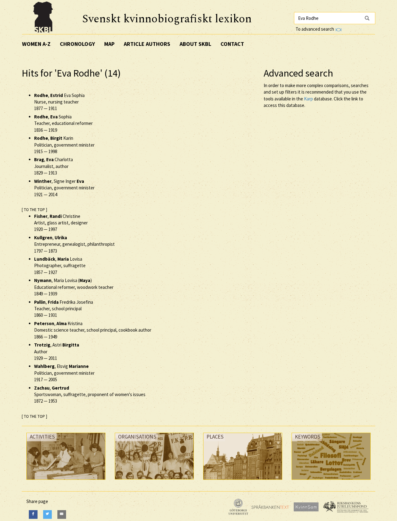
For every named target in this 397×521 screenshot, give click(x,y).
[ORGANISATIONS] (154, 481)
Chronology (77, 43)
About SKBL (195, 43)
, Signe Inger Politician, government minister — (64, 187)
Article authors (147, 43)
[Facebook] (33, 514)
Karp (308, 99)
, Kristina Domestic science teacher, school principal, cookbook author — (92, 330)
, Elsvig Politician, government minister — (64, 372)
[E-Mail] (61, 514)
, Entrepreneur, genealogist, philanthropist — (74, 244)
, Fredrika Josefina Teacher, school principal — (63, 308)
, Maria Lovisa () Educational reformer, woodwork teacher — (74, 287)
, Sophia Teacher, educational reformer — (63, 123)
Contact (232, 43)
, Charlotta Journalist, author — (53, 166)
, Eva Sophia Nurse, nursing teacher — (59, 102)
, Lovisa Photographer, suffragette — (60, 265)
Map (109, 43)
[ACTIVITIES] (65, 481)
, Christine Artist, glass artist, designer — (61, 222)
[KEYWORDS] (331, 481)
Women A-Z (36, 43)
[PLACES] (242, 481)
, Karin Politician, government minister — (64, 144)
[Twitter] (47, 514)
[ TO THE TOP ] (34, 209)
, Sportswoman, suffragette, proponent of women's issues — (89, 394)
